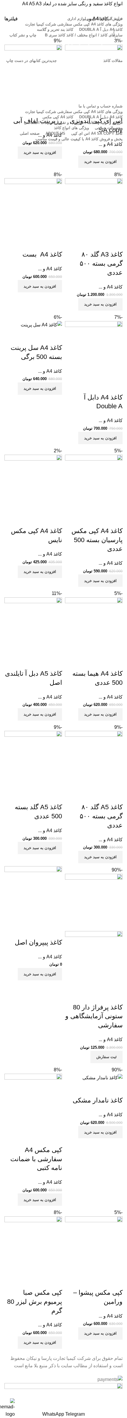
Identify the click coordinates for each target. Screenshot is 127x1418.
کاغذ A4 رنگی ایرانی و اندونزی (91, 42)
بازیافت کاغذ (107, 78)
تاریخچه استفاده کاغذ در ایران (92, 88)
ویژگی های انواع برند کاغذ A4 (92, 98)
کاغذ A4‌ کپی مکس (101, 52)
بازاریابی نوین (106, 68)
